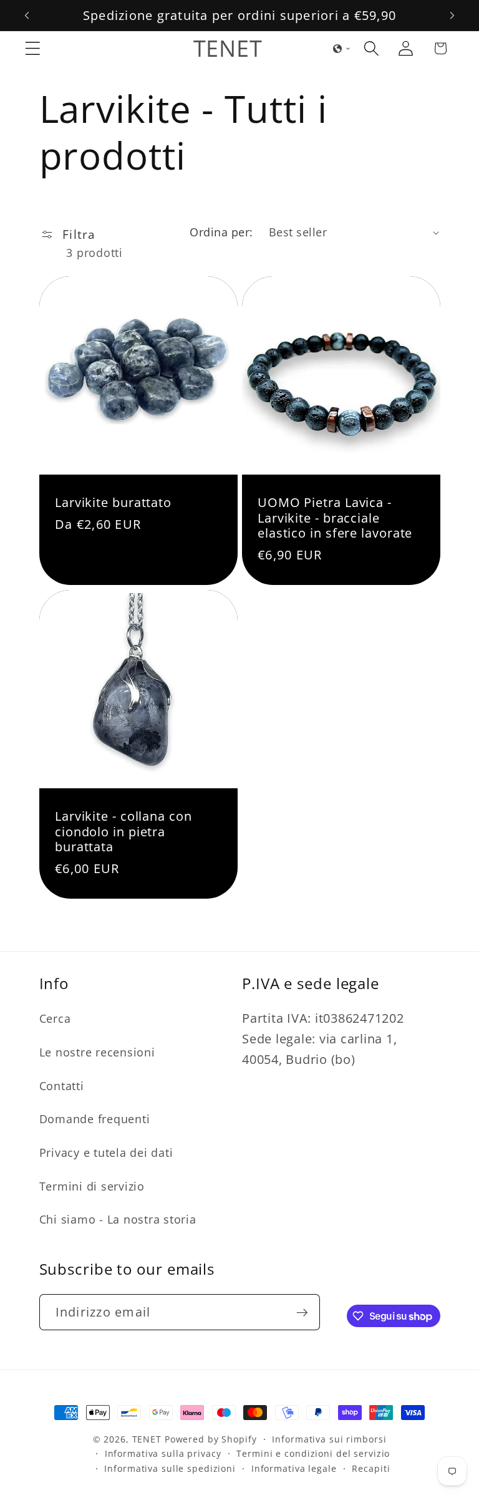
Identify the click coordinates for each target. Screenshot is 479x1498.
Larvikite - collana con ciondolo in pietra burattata (123, 832)
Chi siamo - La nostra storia (117, 1219)
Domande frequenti (94, 1118)
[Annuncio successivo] (452, 15)
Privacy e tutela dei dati (106, 1152)
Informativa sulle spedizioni (170, 1468)
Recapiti (371, 1468)
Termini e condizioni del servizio (313, 1453)
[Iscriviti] (302, 1312)
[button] (33, 48)
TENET (147, 1439)
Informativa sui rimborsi (329, 1439)
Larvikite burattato (113, 503)
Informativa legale (294, 1468)
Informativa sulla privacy (163, 1453)
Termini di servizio (92, 1186)
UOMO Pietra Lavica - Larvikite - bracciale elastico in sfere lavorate (335, 518)
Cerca (55, 1018)
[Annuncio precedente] (27, 15)
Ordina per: (221, 232)
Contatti (61, 1085)
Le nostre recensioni (97, 1052)
